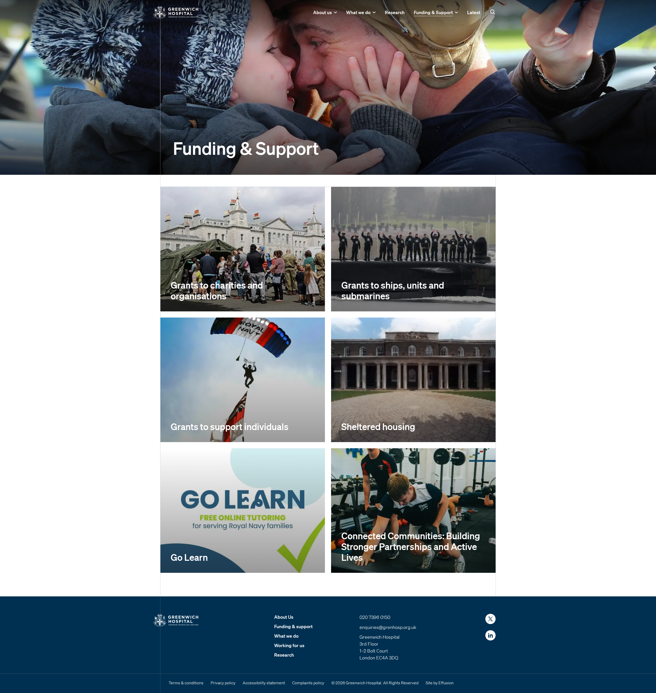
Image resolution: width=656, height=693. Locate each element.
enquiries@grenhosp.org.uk (388, 627)
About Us (283, 617)
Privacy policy (223, 682)
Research (395, 12)
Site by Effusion (440, 682)
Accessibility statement (264, 682)
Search (492, 12)
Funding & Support (433, 12)
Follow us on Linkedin (490, 635)
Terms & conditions (186, 682)
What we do (358, 12)
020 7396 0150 (375, 617)
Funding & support (293, 626)
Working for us (289, 645)
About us (322, 12)
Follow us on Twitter (490, 619)
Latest (473, 12)
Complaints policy (308, 682)
